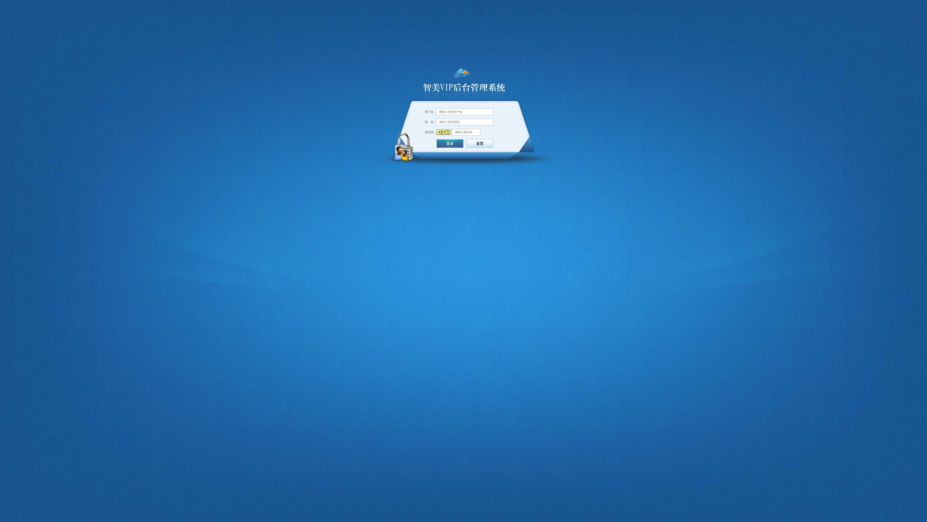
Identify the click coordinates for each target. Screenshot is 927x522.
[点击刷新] (443, 132)
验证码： (430, 132)
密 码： (430, 122)
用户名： (430, 112)
